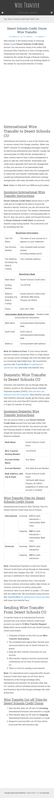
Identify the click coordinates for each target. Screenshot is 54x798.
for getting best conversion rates (28, 597)
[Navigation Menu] (51, 12)
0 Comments (40, 37)
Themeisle (45, 793)
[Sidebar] (2, 12)
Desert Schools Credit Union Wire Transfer (27, 30)
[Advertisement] (27, 94)
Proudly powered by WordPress (15, 793)
